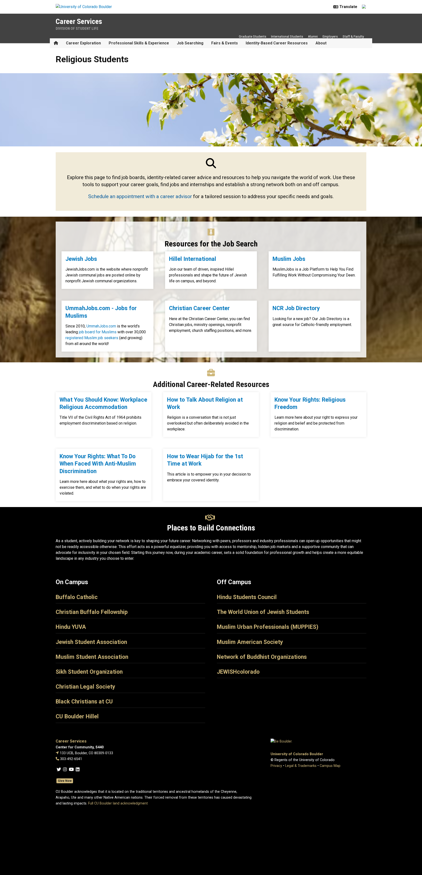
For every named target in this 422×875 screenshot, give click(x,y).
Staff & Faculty (353, 36)
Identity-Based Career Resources (277, 43)
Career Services (79, 21)
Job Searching (190, 43)
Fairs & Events (224, 43)
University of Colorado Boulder (297, 754)
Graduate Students (252, 36)
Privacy (276, 766)
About (321, 43)
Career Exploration (83, 43)
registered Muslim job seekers (91, 338)
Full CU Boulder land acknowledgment (118, 803)
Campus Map (330, 766)
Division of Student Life (77, 28)
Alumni (313, 36)
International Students (287, 36)
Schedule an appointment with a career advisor (140, 196)
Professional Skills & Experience (139, 43)
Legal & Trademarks (300, 766)
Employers (330, 36)
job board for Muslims (97, 332)
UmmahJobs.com (101, 326)
